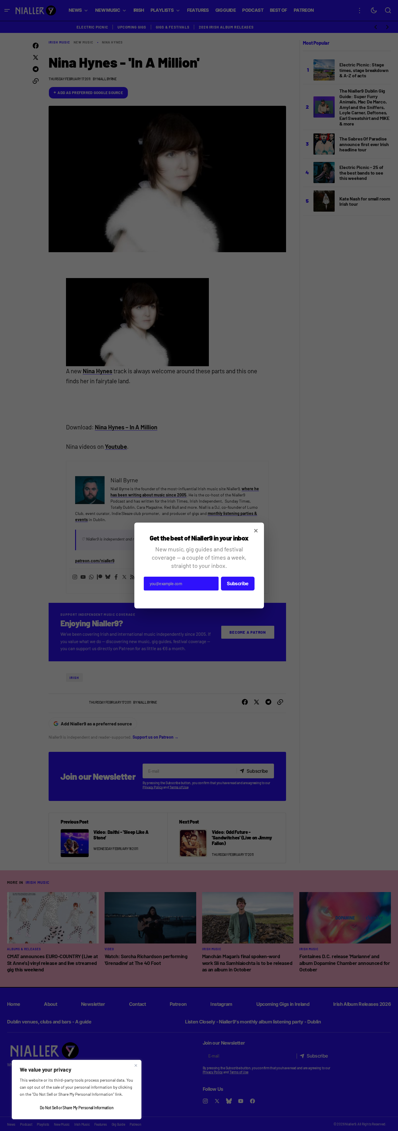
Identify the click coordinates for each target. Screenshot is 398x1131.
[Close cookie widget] (135, 1065)
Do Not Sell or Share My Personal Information (76, 1107)
